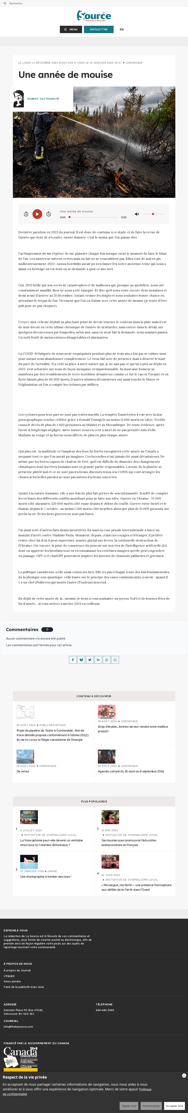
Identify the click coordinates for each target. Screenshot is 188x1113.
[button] (71, 29)
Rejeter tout (129, 1106)
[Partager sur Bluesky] (81, 659)
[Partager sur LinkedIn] (98, 659)
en (122, 29)
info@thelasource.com (18, 1026)
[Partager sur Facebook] (73, 659)
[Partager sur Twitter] (89, 659)
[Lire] (37, 214)
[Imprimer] (115, 659)
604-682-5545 (105, 1010)
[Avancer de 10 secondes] (49, 214)
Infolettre (99, 29)
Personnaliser (151, 1106)
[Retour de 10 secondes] (26, 214)
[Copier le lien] (106, 659)
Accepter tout (174, 1106)
